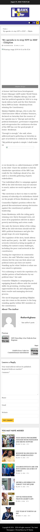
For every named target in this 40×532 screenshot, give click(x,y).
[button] (34, 22)
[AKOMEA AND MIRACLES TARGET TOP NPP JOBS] (8, 484)
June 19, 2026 (21, 444)
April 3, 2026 (21, 501)
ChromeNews (19, 530)
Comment (6, 372)
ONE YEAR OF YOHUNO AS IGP (26, 512)
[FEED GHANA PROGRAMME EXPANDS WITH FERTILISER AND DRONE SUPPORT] (8, 441)
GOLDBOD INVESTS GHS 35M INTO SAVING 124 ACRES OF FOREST (27, 469)
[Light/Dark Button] (30, 23)
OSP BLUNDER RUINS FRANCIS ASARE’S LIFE (24, 498)
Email (4, 405)
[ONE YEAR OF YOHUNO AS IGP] (8, 513)
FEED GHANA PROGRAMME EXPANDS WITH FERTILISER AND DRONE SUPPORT (27, 440)
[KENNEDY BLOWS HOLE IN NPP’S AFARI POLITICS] (8, 455)
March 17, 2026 (22, 516)
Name (4, 398)
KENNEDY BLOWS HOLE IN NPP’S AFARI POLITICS (26, 454)
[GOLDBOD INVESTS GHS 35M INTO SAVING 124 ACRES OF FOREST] (8, 470)
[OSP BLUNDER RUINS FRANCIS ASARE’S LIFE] (8, 499)
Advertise (37, 22)
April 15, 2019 (20, 45)
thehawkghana (8, 45)
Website (5, 412)
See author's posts (27, 322)
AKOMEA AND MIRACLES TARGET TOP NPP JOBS (25, 483)
